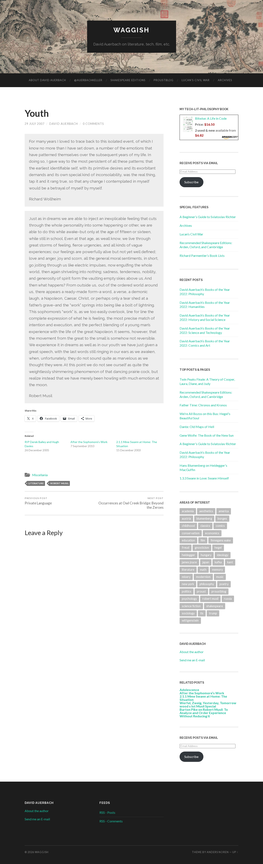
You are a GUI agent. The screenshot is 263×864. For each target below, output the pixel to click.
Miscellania (40, 475)
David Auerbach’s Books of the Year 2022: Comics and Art (205, 343)
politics (186, 591)
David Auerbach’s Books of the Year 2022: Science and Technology (205, 330)
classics (205, 525)
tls (201, 613)
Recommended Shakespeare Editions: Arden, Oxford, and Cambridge (206, 245)
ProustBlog (163, 80)
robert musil (59, 483)
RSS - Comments (111, 821)
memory (217, 569)
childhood (188, 525)
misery (186, 577)
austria (186, 518)
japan (205, 562)
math (203, 569)
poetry (223, 584)
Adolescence (189, 690)
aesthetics (206, 511)
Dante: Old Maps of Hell (197, 427)
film (203, 540)
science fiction (191, 606)
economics (212, 533)
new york (188, 584)
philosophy (207, 584)
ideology (222, 555)
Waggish (131, 30)
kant (230, 562)
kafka (218, 562)
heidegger (188, 555)
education (188, 540)
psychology (189, 598)
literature (36, 483)
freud (185, 547)
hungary (206, 555)
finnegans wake (221, 540)
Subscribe (191, 182)
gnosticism (202, 547)
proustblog (218, 591)
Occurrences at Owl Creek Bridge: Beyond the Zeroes (131, 503)
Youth (37, 113)
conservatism (191, 533)
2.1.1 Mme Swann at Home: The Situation (203, 697)
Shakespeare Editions (128, 80)
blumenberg (204, 518)
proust (201, 591)
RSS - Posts (107, 812)
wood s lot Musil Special (198, 706)
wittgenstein (190, 620)
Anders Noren (218, 852)
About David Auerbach (47, 80)
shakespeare (214, 606)
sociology (188, 613)
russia (228, 598)
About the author (192, 652)
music (220, 577)
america (224, 511)
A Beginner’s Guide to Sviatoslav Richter (208, 217)
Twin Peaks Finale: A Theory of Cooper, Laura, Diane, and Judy (207, 381)
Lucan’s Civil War (196, 80)
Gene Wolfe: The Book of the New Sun (207, 435)
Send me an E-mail (192, 660)
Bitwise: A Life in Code (211, 118)
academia (188, 511)
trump (213, 613)
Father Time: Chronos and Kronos (203, 405)
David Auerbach (63, 123)
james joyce (189, 562)
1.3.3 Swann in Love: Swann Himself (204, 478)
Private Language (38, 501)
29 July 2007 (34, 123)
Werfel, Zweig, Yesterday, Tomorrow (208, 703)
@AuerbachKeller (88, 80)
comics (220, 525)
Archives (225, 80)
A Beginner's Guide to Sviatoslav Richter (208, 444)
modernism (203, 577)
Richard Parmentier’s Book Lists (202, 255)
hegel (218, 547)
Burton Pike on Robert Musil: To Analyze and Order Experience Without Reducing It (204, 712)
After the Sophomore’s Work (88, 442)
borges (222, 518)
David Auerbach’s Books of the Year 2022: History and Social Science (205, 317)
